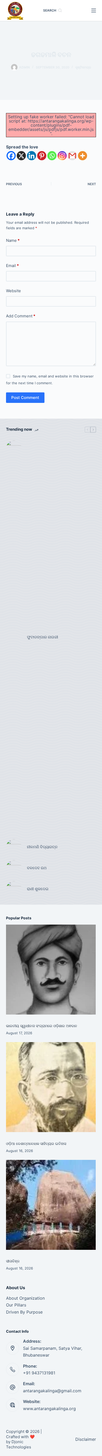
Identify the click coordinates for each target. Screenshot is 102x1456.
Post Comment (25, 397)
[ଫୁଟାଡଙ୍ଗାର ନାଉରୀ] (14, 637)
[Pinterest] (41, 155)
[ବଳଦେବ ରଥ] (14, 868)
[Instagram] (62, 155)
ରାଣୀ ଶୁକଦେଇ (38, 888)
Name (13, 240)
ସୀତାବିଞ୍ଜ (13, 1261)
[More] (82, 155)
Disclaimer (85, 1439)
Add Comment (20, 315)
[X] (21, 155)
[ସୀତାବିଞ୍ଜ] (51, 1205)
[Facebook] (11, 155)
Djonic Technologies (18, 1444)
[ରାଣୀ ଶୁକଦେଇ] (14, 889)
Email (12, 265)
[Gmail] (72, 155)
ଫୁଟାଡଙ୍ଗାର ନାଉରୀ (42, 636)
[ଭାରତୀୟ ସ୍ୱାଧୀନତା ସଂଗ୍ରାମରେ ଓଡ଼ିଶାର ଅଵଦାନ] (51, 970)
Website (13, 290)
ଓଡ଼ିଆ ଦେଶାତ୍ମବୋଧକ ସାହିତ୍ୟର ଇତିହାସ (36, 1143)
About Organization (25, 1298)
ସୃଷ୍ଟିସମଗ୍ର (83, 67)
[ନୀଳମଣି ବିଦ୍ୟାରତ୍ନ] (14, 847)
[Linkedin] (31, 155)
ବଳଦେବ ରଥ (37, 867)
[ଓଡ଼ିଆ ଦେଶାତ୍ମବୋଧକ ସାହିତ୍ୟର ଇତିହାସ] (51, 1087)
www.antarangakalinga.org (49, 1408)
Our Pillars (16, 1305)
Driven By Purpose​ (24, 1312)
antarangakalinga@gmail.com (52, 1390)
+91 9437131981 (39, 1372)
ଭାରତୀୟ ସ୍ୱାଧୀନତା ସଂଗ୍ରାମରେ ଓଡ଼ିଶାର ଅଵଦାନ (41, 1025)
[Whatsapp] (51, 155)
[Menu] (93, 10)
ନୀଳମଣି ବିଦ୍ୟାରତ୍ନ (42, 846)
